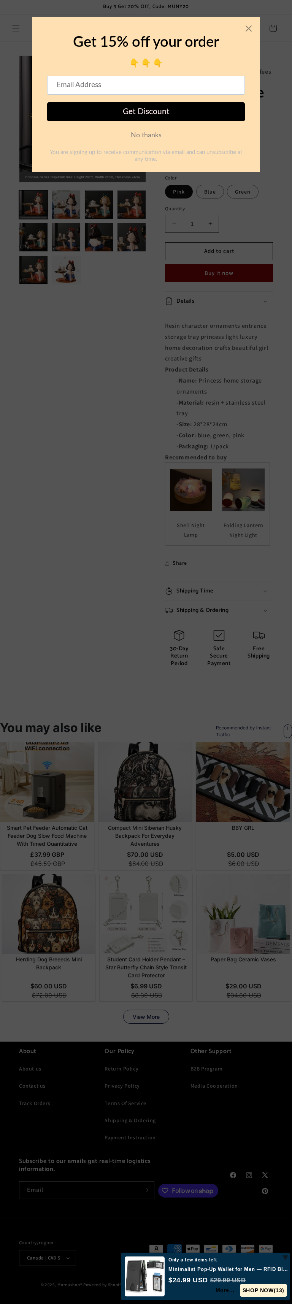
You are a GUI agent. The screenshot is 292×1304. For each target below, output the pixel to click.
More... (225, 1290)
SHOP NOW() (263, 1290)
